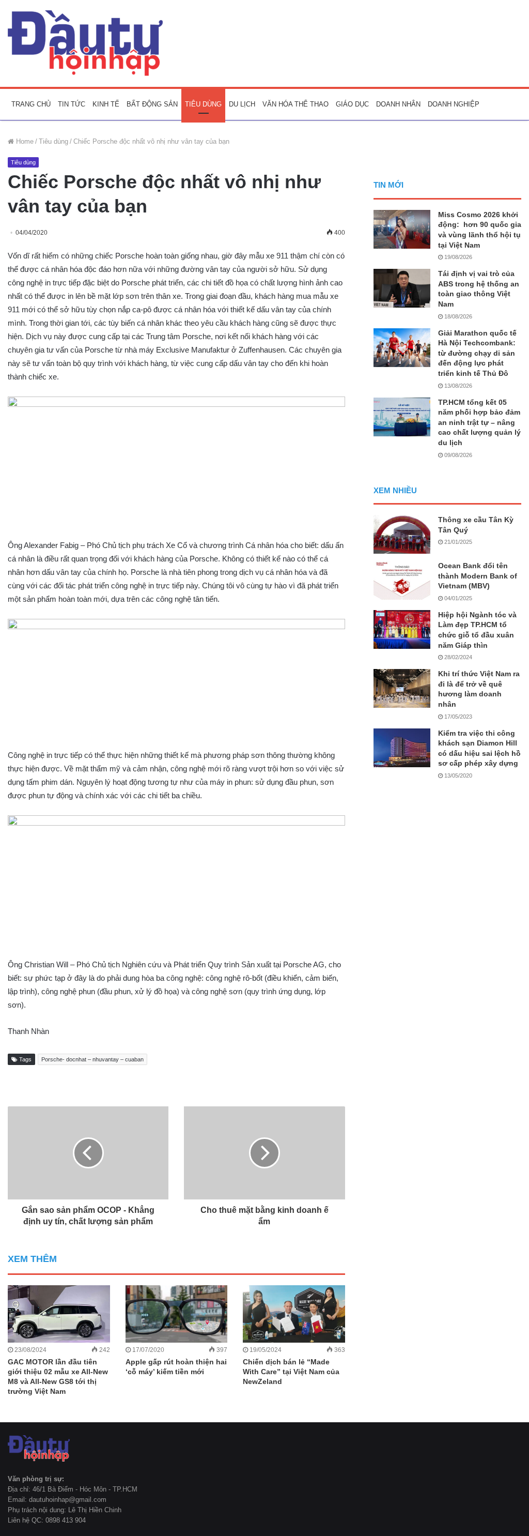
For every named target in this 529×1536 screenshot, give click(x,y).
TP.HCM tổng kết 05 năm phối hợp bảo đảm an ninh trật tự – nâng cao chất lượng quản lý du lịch (479, 422)
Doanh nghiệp (453, 104)
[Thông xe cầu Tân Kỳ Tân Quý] (402, 534)
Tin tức (71, 104)
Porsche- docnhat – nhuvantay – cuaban (92, 1059)
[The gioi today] (85, 43)
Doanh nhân (398, 104)
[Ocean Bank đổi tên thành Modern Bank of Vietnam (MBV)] (402, 580)
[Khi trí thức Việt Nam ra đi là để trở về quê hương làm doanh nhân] (402, 688)
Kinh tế (105, 104)
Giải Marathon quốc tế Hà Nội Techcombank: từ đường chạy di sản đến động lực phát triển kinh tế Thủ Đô (477, 353)
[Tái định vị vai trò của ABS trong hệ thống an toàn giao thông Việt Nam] (402, 288)
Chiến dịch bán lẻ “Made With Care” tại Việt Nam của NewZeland (291, 1372)
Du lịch (242, 104)
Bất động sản (152, 104)
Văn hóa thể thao (295, 104)
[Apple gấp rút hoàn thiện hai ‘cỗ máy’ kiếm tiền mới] (177, 1314)
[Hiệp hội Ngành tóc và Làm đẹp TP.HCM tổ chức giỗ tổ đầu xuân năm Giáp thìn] (402, 629)
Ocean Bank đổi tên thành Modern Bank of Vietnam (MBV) (477, 575)
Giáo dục (352, 104)
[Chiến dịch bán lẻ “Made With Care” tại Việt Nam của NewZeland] (294, 1314)
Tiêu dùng (203, 104)
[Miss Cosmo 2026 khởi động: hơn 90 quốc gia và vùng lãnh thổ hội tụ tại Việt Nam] (402, 229)
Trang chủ (31, 104)
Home (24, 141)
